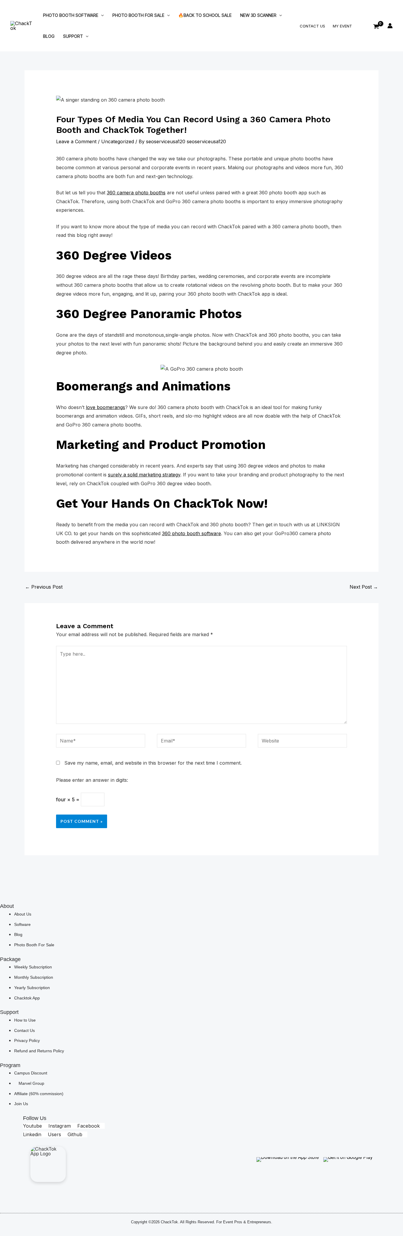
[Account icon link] (390, 25)
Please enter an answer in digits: (92, 780)
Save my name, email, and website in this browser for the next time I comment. (153, 763)
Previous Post (44, 587)
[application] (101, 15)
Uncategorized (117, 141)
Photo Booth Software (70, 15)
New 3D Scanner (258, 15)
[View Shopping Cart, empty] (376, 25)
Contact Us (312, 26)
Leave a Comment (76, 141)
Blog (49, 36)
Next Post (364, 587)
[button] (365, 26)
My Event (342, 26)
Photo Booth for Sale (138, 15)
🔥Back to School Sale (205, 15)
